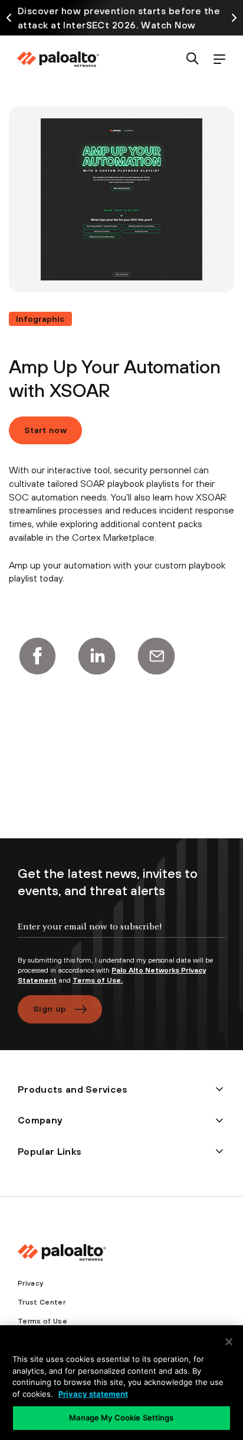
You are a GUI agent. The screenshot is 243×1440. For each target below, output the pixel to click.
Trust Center (41, 1302)
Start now (45, 430)
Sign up (49, 1008)
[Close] (229, 1342)
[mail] (156, 656)
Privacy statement (93, 1394)
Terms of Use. (98, 980)
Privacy (30, 1283)
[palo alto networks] (58, 59)
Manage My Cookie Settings (121, 1417)
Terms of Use (42, 1321)
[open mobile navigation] (219, 59)
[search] (192, 59)
